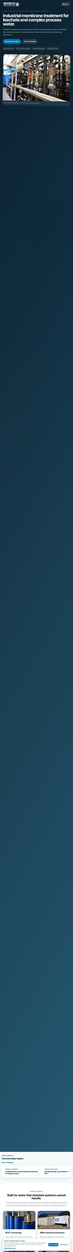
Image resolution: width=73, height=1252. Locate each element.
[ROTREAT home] (11, 4)
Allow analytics (53, 1244)
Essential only (64, 1244)
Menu (65, 4)
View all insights (7, 1162)
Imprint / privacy (10, 1248)
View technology (30, 41)
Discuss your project (12, 41)
